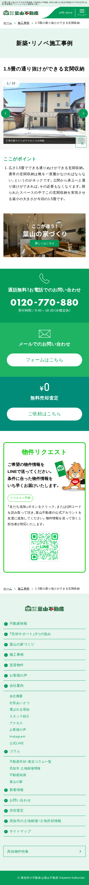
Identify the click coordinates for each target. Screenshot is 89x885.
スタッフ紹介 (20, 716)
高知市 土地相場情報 (25, 768)
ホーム (7, 22)
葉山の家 (16, 781)
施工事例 (23, 22)
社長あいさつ (20, 703)
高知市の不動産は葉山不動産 (40, 877)
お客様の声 (18, 675)
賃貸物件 (17, 665)
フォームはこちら (44, 359)
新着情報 (17, 790)
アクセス (16, 723)
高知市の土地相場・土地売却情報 (35, 821)
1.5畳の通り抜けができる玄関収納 (57, 22)
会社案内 (17, 685)
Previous (5, 113)
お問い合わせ (20, 800)
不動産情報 (18, 623)
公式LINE (17, 743)
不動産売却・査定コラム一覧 (31, 761)
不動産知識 (18, 775)
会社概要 (16, 696)
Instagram (17, 736)
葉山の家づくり (22, 644)
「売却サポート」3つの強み (30, 634)
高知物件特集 (18, 851)
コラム (15, 751)
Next (83, 113)
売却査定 (17, 810)
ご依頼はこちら (44, 413)
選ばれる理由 (20, 709)
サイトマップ (20, 831)
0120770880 (44, 302)
